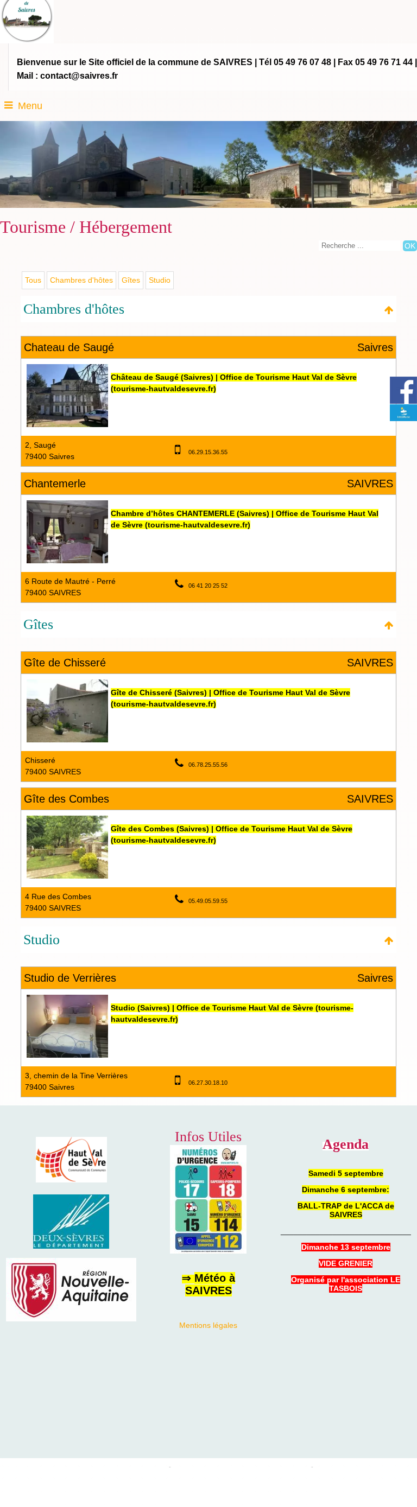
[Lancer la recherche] (410, 245)
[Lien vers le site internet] (67, 424)
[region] (71, 1318)
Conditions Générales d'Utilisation (359, 1467)
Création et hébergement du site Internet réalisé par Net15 (91, 1467)
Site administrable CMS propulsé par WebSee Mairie (241, 1467)
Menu (30, 105)
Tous (33, 280)
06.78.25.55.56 (208, 764)
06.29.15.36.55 (208, 452)
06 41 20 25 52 (208, 585)
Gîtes (131, 280)
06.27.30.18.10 (208, 1082)
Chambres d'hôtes (81, 280)
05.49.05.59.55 (208, 901)
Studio (159, 280)
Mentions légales (208, 1325)
